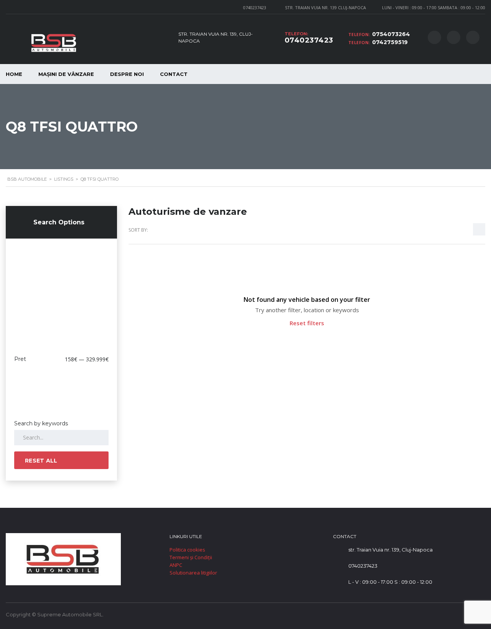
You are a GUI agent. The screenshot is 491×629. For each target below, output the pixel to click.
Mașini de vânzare (66, 74)
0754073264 (391, 34)
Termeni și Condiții (191, 557)
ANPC (176, 564)
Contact (174, 74)
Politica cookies (187, 549)
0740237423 (254, 7)
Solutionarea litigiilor (193, 572)
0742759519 (390, 42)
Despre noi (127, 74)
